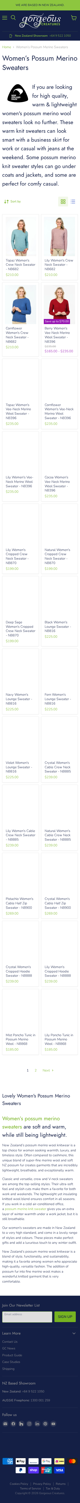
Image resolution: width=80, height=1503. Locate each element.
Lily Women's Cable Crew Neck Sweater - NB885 (20, 835)
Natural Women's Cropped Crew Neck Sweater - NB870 (57, 556)
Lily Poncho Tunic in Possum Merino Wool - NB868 (59, 1039)
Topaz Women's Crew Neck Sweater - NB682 (20, 264)
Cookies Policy (19, 1484)
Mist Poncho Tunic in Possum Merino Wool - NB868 (20, 1039)
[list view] (73, 201)
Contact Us (10, 1342)
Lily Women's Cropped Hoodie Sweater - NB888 (58, 971)
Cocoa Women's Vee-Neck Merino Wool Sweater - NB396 (57, 484)
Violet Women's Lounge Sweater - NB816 (19, 767)
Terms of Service (30, 1489)
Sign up (65, 1316)
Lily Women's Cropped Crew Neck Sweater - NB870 (17, 556)
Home (6, 47)
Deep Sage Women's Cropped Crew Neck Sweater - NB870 (20, 629)
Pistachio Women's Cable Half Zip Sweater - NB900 (19, 903)
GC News (8, 1348)
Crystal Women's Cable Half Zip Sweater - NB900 (58, 903)
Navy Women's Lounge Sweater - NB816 (19, 698)
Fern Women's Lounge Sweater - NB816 (58, 698)
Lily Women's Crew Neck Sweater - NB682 (59, 264)
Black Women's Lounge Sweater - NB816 (58, 626)
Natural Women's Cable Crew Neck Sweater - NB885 (58, 835)
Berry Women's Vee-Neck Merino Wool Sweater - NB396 (57, 335)
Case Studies (11, 1362)
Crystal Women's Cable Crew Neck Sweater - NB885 (58, 767)
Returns (61, 1484)
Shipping (8, 1369)
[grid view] (63, 201)
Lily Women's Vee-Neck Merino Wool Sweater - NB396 (19, 481)
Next (47, 1070)
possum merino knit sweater (25, 1209)
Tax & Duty (53, 1489)
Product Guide (12, 1355)
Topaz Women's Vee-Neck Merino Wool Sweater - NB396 (18, 411)
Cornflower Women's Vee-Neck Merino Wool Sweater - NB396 (59, 411)
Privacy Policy (42, 1484)
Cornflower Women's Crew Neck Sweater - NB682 (17, 335)
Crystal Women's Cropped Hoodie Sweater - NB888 (19, 971)
